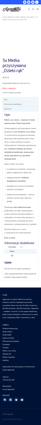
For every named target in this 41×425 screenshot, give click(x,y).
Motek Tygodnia (9, 357)
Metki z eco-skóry (15, 92)
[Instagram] (28, 2)
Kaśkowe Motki (8, 338)
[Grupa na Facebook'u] (16, 399)
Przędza (6, 348)
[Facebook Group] (32, 2)
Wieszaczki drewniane (11, 341)
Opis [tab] (5, 99)
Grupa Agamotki (8, 370)
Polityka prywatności (16, 419)
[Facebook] (24, 2)
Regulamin (6, 419)
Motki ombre (7, 332)
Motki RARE (7, 335)
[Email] (22, 399)
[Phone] (36, 2)
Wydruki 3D (7, 354)
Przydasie (6, 344)
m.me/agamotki (8, 389)
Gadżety (6, 360)
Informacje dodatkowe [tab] (13, 104)
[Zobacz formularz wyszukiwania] (36, 9)
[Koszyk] (33, 9)
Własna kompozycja (10, 328)
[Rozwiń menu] (29, 9)
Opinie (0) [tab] (7, 109)
